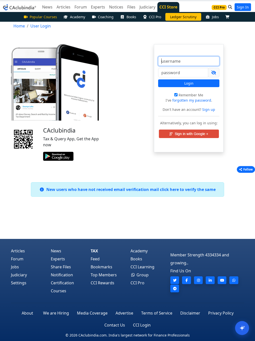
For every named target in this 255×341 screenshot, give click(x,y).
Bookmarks (101, 267)
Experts (58, 259)
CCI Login (142, 325)
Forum (17, 259)
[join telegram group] (174, 288)
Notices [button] (116, 7)
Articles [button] (63, 7)
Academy (77, 16)
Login (188, 83)
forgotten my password (191, 100)
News (56, 251)
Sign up (208, 109)
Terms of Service (156, 313)
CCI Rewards (102, 283)
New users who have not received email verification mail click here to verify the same (130, 189)
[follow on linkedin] (210, 280)
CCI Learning (142, 267)
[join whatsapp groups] (233, 280)
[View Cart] (228, 17)
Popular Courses (43, 16)
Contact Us (114, 325)
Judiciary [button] (147, 7)
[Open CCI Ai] (242, 328)
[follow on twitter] (174, 280)
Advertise (124, 313)
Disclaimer (190, 313)
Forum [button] (80, 7)
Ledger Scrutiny (183, 16)
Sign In (243, 7)
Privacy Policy (221, 313)
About (27, 313)
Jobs (215, 16)
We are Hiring (56, 313)
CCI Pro (155, 16)
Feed (95, 259)
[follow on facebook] (186, 280)
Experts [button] (98, 7)
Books (131, 16)
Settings (18, 283)
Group (142, 275)
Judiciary (19, 275)
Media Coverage (92, 313)
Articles (18, 251)
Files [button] (131, 7)
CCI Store (168, 7)
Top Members (104, 275)
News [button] (47, 7)
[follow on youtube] (222, 280)
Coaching (106, 16)
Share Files (61, 267)
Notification (62, 275)
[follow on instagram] (198, 280)
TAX (94, 251)
